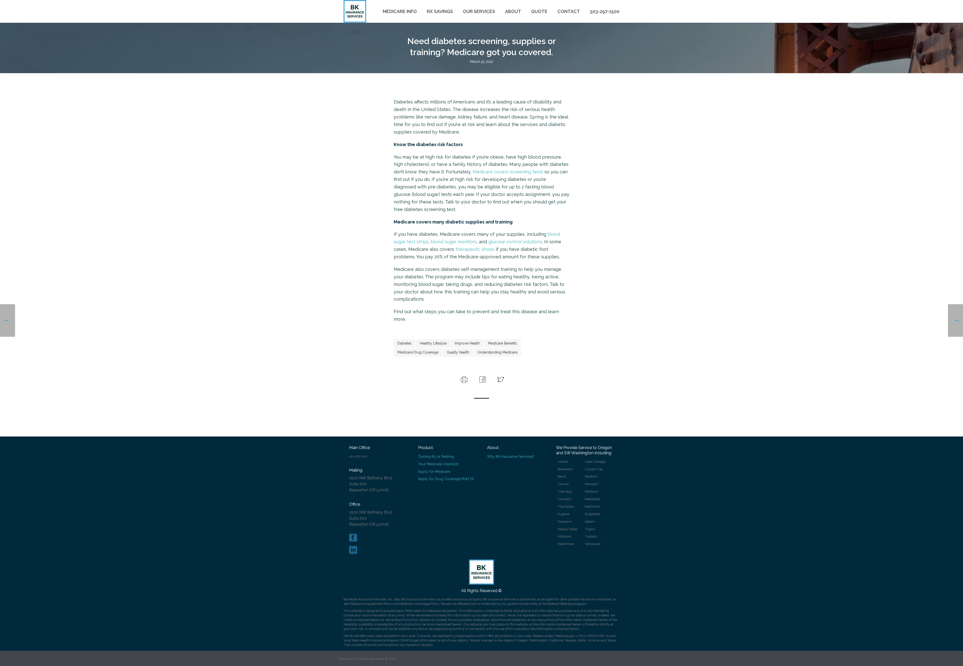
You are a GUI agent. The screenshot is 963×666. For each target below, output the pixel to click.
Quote (539, 11)
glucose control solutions (515, 241)
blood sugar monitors (454, 241)
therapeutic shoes (475, 249)
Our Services (479, 11)
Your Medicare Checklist (438, 464)
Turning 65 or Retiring (436, 456)
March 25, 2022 (481, 62)
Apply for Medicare (434, 471)
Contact (568, 11)
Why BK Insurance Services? (510, 456)
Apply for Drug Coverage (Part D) (446, 479)
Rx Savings (440, 11)
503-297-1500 (604, 11)
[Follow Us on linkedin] (353, 550)
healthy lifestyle (433, 343)
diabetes (404, 343)
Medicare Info (400, 11)
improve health (467, 343)
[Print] (463, 379)
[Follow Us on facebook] (353, 538)
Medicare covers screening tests (508, 171)
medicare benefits (502, 343)
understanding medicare (497, 352)
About (513, 11)
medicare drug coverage (417, 352)
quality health (458, 352)
